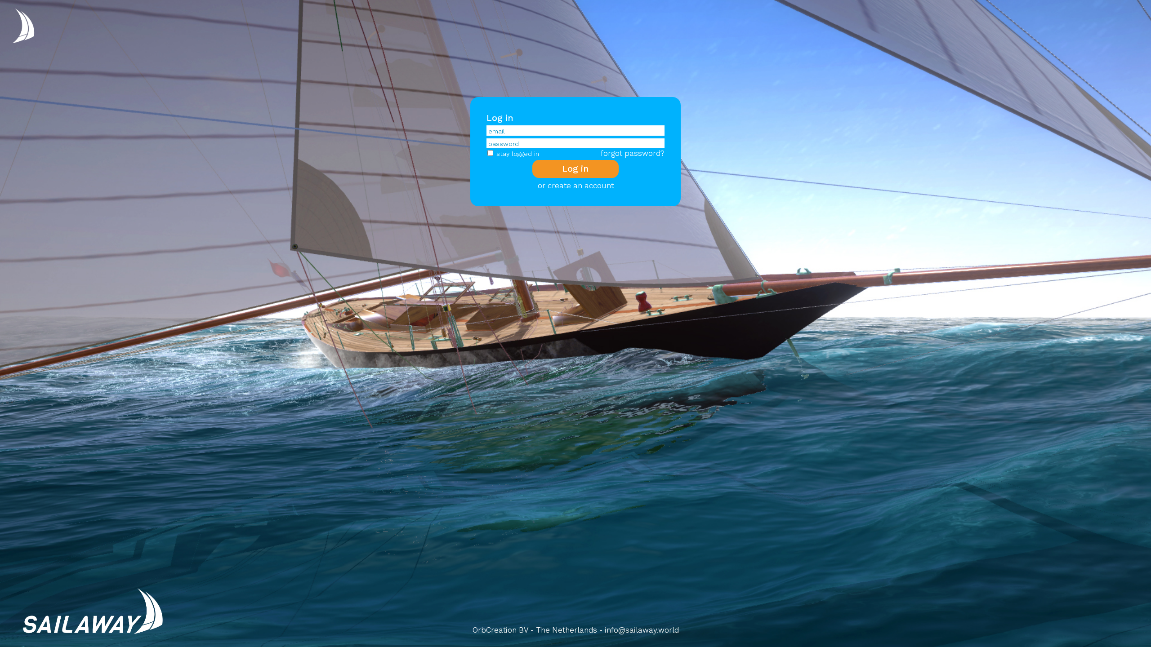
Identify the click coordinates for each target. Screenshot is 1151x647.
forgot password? (633, 153)
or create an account (576, 185)
